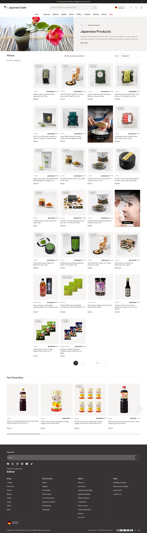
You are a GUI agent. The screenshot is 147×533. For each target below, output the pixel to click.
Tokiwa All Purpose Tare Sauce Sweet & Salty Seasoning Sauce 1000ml (123, 422)
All (37, 14)
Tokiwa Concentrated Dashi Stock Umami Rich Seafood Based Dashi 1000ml (23, 422)
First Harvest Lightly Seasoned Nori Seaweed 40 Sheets (100, 306)
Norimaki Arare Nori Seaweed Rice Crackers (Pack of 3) (99, 222)
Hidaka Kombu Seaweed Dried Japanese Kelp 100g (43, 95)
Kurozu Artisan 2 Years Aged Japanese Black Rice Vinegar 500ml (45, 306)
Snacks (9, 490)
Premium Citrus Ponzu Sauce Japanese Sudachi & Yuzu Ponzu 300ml (126, 307)
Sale (111, 14)
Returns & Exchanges (120, 486)
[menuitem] (36, 14)
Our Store (81, 517)
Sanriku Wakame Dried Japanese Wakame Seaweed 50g (99, 95)
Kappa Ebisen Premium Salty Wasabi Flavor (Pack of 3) (43, 350)
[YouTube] (27, 464)
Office (79, 14)
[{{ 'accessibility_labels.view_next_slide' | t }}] (140, 409)
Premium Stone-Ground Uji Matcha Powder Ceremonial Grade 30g (127, 179)
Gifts (8, 510)
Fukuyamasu (37, 302)
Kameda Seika (64, 346)
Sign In (44, 482)
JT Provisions (91, 302)
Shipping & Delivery (120, 482)
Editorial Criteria (83, 498)
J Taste (35, 91)
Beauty (56, 14)
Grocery (46, 14)
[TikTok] (32, 464)
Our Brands (82, 486)
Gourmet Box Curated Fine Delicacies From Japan (124, 264)
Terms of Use (92, 530)
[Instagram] (17, 464)
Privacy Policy (101, 530)
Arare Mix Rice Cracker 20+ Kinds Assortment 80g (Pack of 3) (72, 95)
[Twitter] (13, 464)
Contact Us (117, 494)
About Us (81, 482)
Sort (116, 56)
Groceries (10, 486)
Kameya (62, 302)
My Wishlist (46, 490)
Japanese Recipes (84, 494)
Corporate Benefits (84, 510)
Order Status (46, 494)
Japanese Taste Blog (85, 490)
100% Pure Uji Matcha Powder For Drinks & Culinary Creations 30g (45, 137)
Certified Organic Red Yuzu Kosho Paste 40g (45, 222)
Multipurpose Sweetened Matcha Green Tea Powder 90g (72, 264)
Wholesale (46, 510)
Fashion (87, 14)
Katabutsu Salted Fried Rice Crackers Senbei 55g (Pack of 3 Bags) (71, 351)
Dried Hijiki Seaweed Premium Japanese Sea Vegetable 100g (70, 137)
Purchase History (48, 498)
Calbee (35, 346)
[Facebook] (8, 464)
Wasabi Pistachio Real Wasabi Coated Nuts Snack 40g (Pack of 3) (72, 306)
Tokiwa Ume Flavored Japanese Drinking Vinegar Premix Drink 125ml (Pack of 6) (88, 422)
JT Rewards (82, 502)
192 (98, 363)
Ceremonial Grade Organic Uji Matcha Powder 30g (43, 264)
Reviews (80, 513)
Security (110, 530)
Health (64, 14)
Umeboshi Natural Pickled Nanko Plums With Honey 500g (126, 137)
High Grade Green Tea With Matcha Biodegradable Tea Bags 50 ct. (45, 179)
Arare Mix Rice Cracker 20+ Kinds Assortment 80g (99, 264)
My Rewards (46, 506)
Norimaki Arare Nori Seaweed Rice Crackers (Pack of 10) (99, 179)
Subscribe (137, 457)
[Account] (131, 7)
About (104, 14)
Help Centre (117, 490)
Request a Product (48, 502)
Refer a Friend (82, 506)
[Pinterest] (22, 464)
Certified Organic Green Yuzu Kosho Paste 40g (72, 179)
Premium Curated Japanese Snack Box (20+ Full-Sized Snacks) (72, 222)
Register (45, 486)
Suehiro (117, 302)
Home (71, 14)
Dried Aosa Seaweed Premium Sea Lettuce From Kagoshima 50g (127, 95)
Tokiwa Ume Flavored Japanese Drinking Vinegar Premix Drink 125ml (55, 422)
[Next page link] (105, 363)
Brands (96, 14)
